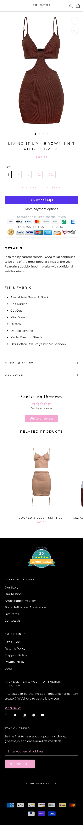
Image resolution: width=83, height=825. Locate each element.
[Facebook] (6, 714)
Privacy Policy (14, 662)
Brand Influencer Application (25, 607)
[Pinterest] (33, 714)
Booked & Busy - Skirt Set (41, 517)
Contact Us (12, 620)
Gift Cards (12, 614)
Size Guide (14, 374)
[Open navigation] (5, 5)
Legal (9, 668)
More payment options (41, 209)
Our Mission (13, 594)
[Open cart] (78, 6)
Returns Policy (15, 648)
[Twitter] (15, 714)
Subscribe (20, 764)
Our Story (11, 587)
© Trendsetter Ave (41, 783)
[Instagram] (24, 714)
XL (39, 174)
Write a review (41, 418)
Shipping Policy (19, 363)
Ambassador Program (20, 601)
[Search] (71, 6)
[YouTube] (42, 714)
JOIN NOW (13, 708)
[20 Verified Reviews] (41, 575)
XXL (50, 174)
